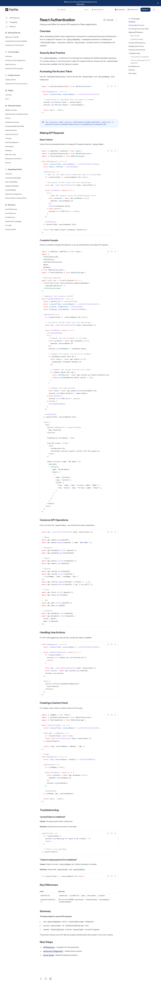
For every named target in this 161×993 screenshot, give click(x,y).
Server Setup (48, 955)
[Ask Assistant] (115, 86)
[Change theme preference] (154, 9)
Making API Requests (136, 32)
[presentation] (79, 191)
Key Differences (134, 66)
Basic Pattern (135, 36)
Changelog (13, 22)
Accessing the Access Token (139, 29)
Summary (132, 70)
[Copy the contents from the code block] (111, 86)
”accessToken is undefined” (139, 57)
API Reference (15, 18)
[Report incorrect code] (108, 86)
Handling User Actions (136, 46)
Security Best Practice (136, 25)
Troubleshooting (134, 53)
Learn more (80, 4)
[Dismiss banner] (157, 3)
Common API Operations (137, 43)
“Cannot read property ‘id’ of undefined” (140, 61)
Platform (13, 27)
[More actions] (117, 20)
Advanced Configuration (53, 951)
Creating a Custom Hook (137, 50)
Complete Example (136, 39)
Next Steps (132, 73)
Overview (132, 22)
